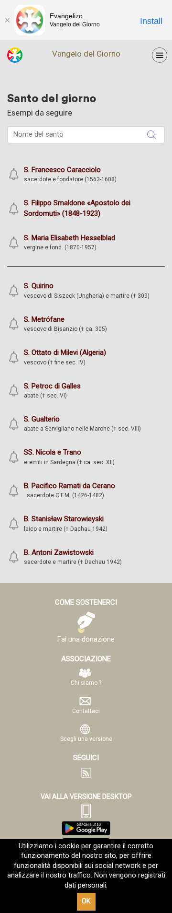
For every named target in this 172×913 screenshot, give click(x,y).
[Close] (7, 20)
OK (86, 901)
